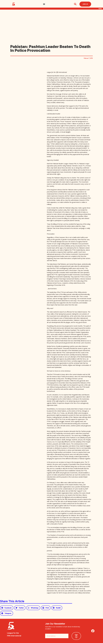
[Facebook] (93, 631)
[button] (75, 4)
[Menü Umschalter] (44, 4)
